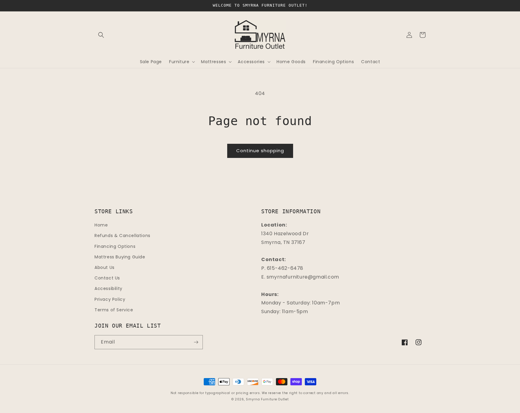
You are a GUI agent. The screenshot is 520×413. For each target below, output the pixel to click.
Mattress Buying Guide (119, 257)
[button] (101, 35)
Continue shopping (260, 150)
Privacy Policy (109, 299)
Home (101, 225)
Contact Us (107, 278)
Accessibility (108, 288)
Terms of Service (113, 310)
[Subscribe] (196, 342)
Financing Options (114, 246)
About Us (104, 267)
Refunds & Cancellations (122, 236)
